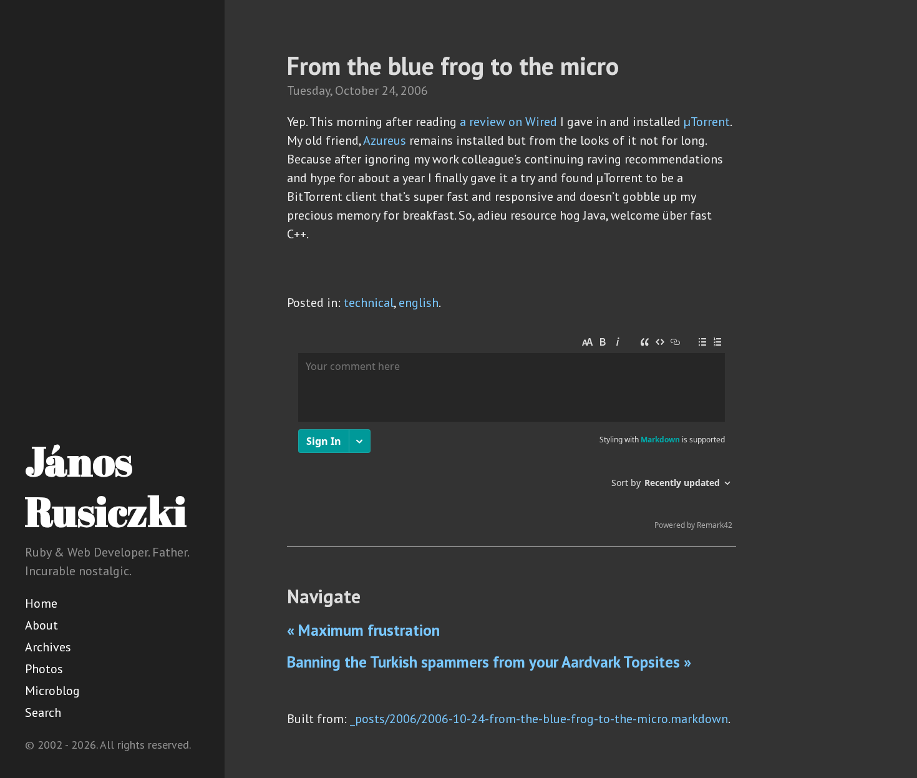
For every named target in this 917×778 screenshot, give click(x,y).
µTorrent (707, 122)
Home (41, 603)
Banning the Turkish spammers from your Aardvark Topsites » (489, 662)
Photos (44, 669)
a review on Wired (508, 122)
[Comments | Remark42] (511, 433)
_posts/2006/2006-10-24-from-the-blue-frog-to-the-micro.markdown (539, 719)
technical (369, 302)
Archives (48, 647)
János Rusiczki (106, 485)
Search (43, 712)
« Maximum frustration (363, 630)
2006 (414, 90)
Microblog (52, 691)
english (419, 302)
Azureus (384, 140)
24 (388, 90)
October (357, 90)
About (41, 625)
